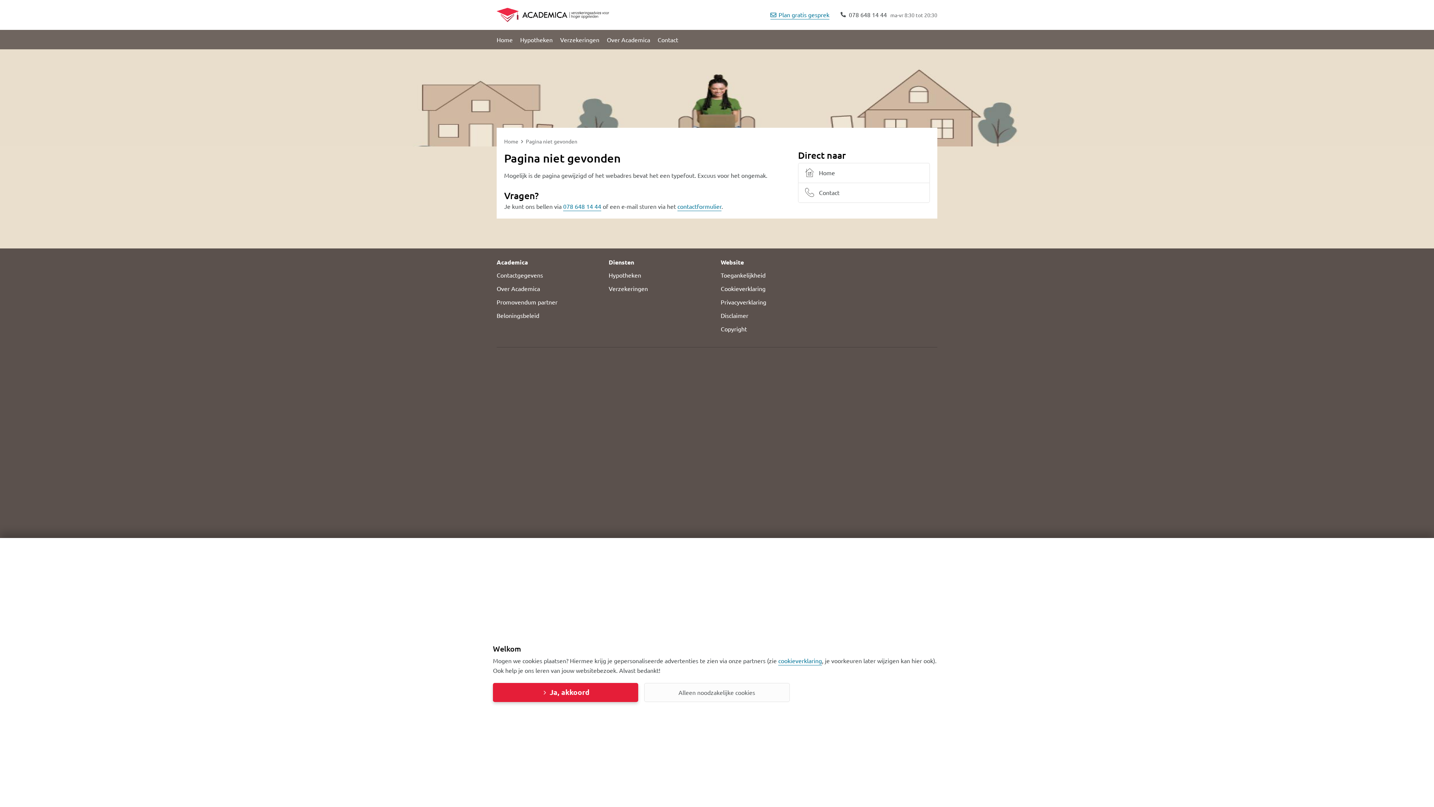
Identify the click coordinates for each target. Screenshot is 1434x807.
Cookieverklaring (743, 288)
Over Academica (628, 39)
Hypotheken (536, 39)
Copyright (734, 329)
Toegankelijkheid (743, 275)
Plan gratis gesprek (804, 14)
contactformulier (699, 206)
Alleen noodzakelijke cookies (717, 692)
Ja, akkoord (569, 692)
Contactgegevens (520, 275)
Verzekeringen (579, 39)
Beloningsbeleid (518, 315)
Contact (668, 39)
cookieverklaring (800, 660)
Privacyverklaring (743, 302)
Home (505, 39)
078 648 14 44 (582, 206)
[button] (549, 262)
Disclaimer (734, 315)
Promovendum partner (527, 302)
